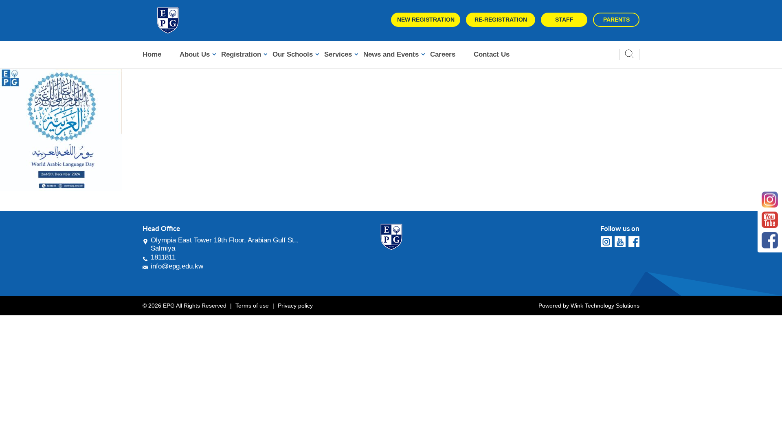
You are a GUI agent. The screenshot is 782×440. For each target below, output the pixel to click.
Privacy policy (295, 305)
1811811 (163, 257)
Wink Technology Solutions (605, 305)
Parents (616, 19)
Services (338, 54)
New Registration (426, 19)
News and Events (391, 54)
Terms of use (252, 305)
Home (152, 54)
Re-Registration (500, 19)
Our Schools (292, 54)
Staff (564, 19)
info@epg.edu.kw (177, 266)
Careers (442, 54)
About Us (195, 54)
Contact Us (492, 54)
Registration (241, 54)
